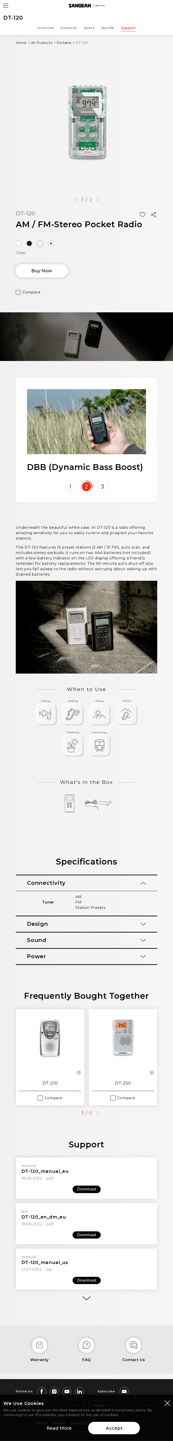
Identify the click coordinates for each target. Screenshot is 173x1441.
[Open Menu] (5, 5)
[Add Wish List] (142, 215)
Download (86, 1189)
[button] (75, 199)
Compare (32, 292)
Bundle (108, 28)
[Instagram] (54, 1391)
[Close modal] (167, 1403)
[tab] (86, 883)
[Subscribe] (124, 1391)
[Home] (86, 5)
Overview (45, 28)
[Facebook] (41, 1391)
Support (128, 28)
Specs (89, 28)
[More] (86, 1298)
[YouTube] (66, 1391)
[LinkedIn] (79, 1391)
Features (69, 28)
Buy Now (41, 270)
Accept (114, 1428)
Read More (59, 1428)
